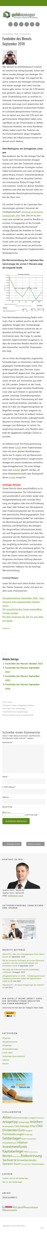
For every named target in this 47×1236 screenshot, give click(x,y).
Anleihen (30, 705)
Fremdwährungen (13, 1134)
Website (5, 797)
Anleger (16, 469)
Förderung (28, 1134)
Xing (16, 24)
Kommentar (7, 742)
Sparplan (7, 1163)
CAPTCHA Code (31, 815)
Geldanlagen (21, 708)
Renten (5, 715)
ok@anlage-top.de (15, 895)
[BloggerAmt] (9, 1210)
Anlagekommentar (9, 1041)
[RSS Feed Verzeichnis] (18, 1207)
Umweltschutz (26, 1164)
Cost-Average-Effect (25, 1126)
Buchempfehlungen (10, 1049)
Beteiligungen (8, 1126)
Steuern (5, 1063)
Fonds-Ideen (7, 702)
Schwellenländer (27, 715)
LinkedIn (21, 24)
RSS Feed (10, 24)
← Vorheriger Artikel (12, 844)
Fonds (18, 447)
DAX (40, 1126)
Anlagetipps (7, 1045)
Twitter (37, 24)
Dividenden (6, 708)
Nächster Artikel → (35, 844)
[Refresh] (6, 812)
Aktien (14, 705)
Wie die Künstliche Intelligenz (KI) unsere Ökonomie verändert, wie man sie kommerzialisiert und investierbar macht (23, 963)
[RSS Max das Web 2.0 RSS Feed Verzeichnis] (30, 1207)
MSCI (26, 1151)
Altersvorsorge (20, 1117)
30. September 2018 (10, 34)
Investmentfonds (9, 712)
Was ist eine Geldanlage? (12, 1182)
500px (26, 24)
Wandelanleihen (38, 1164)
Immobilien (31, 1138)
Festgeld (28, 1130)
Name (5, 776)
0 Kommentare (25, 34)
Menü (23, 3)
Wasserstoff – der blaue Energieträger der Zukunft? (23, 985)
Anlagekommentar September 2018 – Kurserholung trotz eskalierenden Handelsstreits (23, 602)
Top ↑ (42, 1228)
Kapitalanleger (22, 712)
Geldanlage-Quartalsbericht (13, 1056)
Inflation (5, 1060)
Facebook (32, 24)
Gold (24, 1138)
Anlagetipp (22, 705)
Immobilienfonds (9, 1143)
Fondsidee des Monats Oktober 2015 (24, 663)
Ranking (31, 1152)
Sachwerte (9, 1160)
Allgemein (6, 1038)
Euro (13, 708)
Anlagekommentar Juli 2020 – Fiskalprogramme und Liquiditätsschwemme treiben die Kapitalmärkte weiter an (23, 978)
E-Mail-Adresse (9, 787)
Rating (36, 1152)
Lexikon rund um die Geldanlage (15, 1178)
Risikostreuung (14, 715)
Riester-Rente (16, 1156)
